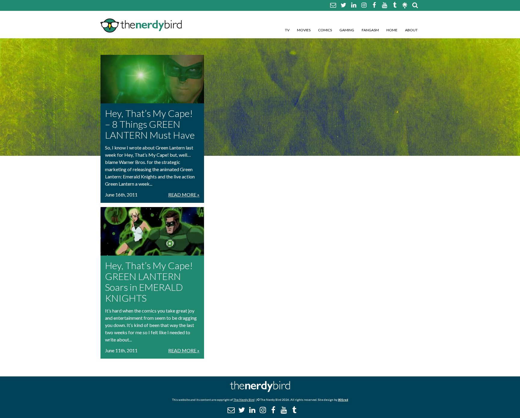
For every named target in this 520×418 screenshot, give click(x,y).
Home (392, 30)
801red (343, 399)
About (411, 30)
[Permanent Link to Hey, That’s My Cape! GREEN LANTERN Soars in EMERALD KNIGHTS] (152, 231)
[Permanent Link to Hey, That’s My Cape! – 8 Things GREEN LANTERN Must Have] (152, 79)
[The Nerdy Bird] (260, 390)
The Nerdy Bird (244, 399)
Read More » (184, 194)
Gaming (346, 30)
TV (287, 30)
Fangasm (370, 30)
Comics (325, 30)
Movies (304, 30)
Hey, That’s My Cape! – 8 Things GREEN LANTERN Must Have (150, 124)
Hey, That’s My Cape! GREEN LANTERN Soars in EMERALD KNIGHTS (149, 281)
